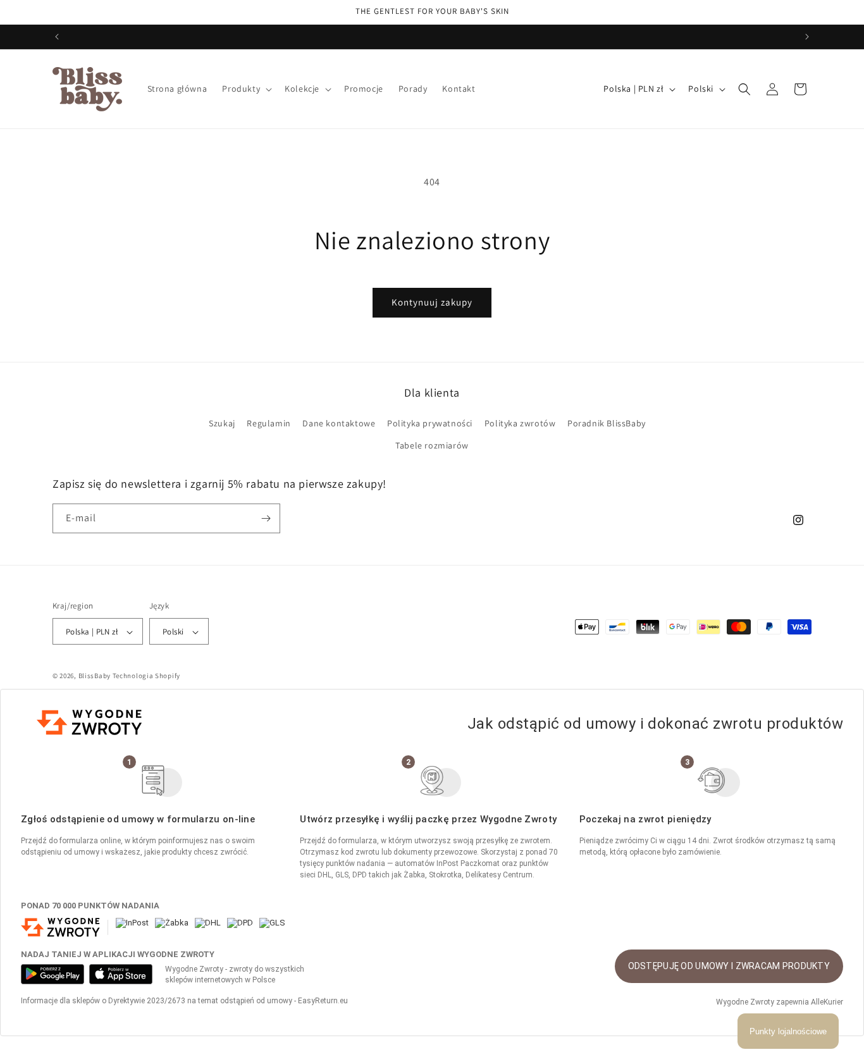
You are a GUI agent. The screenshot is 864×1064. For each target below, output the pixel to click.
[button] (245, 88)
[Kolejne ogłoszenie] (807, 37)
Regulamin (268, 423)
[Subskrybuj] (266, 518)
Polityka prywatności (429, 423)
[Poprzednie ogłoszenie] (57, 37)
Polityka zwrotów (520, 423)
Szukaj (222, 423)
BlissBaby (94, 676)
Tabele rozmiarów (432, 446)
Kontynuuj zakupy (432, 302)
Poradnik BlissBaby (606, 423)
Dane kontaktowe (338, 423)
